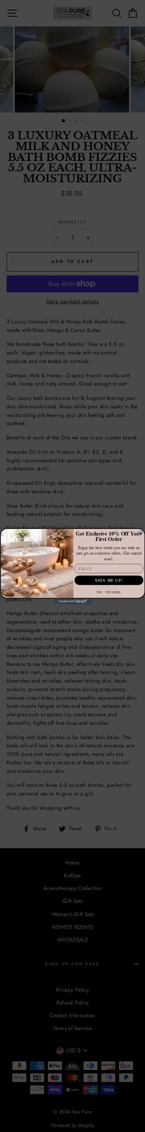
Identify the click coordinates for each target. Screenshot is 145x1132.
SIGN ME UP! (109, 579)
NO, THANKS (108, 591)
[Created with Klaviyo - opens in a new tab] (72, 601)
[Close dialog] (140, 533)
